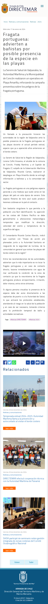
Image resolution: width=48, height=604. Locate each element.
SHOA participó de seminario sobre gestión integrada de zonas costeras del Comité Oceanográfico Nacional (23, 541)
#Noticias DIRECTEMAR (18, 319)
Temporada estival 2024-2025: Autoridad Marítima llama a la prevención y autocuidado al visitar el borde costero (23, 418)
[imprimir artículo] (38, 362)
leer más (9, 428)
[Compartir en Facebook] (5, 362)
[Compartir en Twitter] (10, 362)
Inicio (6, 22)
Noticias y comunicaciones (19, 22)
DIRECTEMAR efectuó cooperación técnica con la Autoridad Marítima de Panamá (23, 480)
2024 (40, 22)
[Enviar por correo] (42, 363)
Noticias (33, 22)
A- (33, 362)
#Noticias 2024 (34, 319)
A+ (28, 362)
